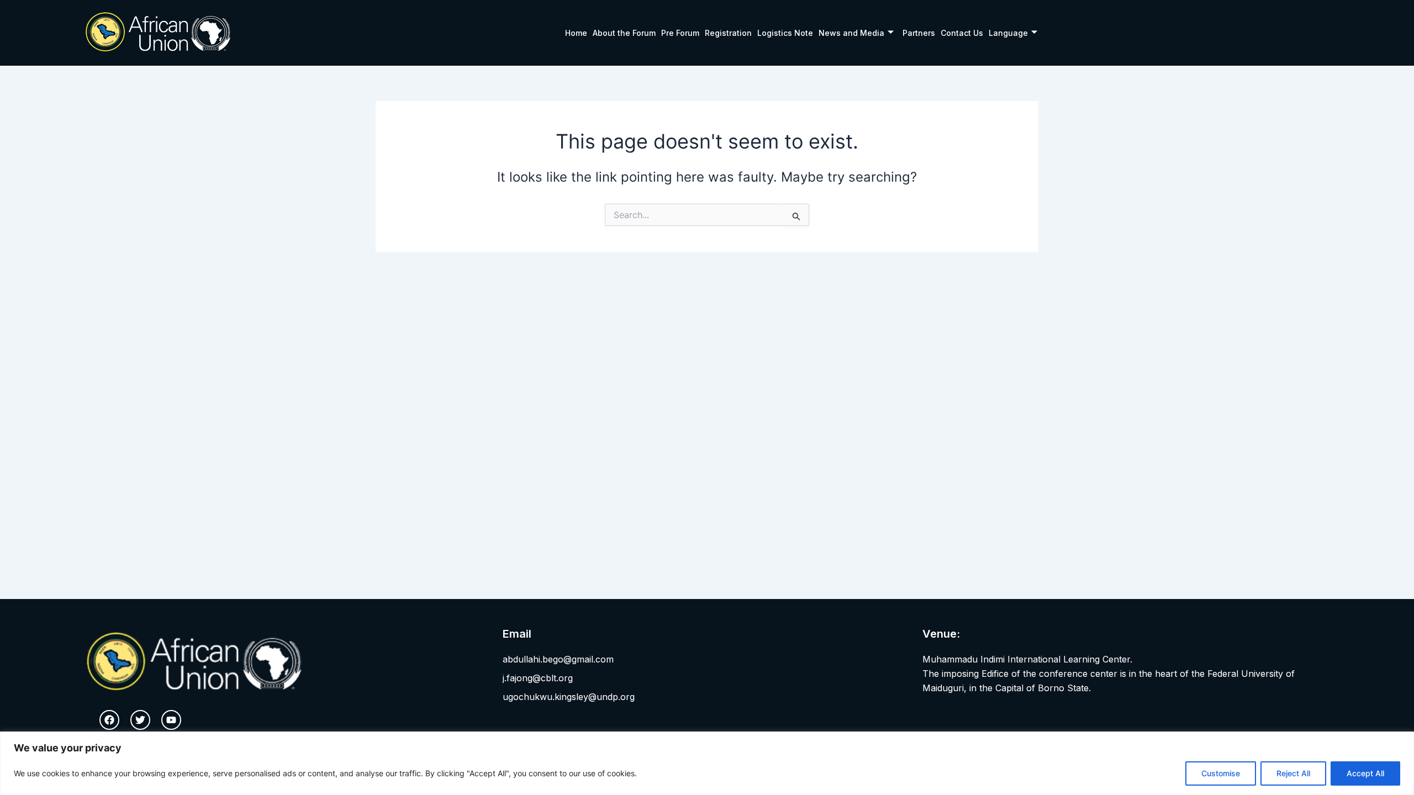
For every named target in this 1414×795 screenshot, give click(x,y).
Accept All (1365, 773)
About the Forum (624, 33)
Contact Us (962, 33)
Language (1008, 33)
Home (576, 33)
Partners (919, 33)
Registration (728, 33)
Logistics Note (785, 33)
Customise (1220, 773)
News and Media (851, 33)
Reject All (1293, 773)
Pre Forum (680, 33)
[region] (707, 763)
